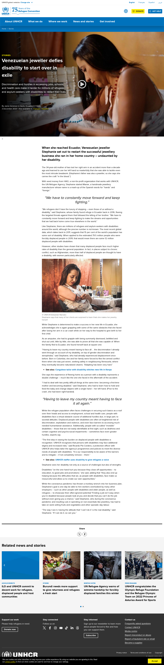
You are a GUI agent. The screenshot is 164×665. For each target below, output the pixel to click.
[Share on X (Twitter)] (79, 534)
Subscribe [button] (91, 635)
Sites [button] (126, 11)
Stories (11, 28)
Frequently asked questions (138, 623)
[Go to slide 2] (84, 607)
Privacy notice (121, 652)
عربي (160, 2)
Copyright (158, 652)
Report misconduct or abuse (138, 635)
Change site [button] (25, 2)
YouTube (61, 627)
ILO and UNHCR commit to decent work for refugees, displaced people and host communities (18, 591)
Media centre (131, 631)
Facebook (50, 627)
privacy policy (10, 662)
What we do (35, 21)
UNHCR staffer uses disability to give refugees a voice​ (82, 459)
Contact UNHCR (132, 627)
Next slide (159, 565)
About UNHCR (13, 21)
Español (152, 2)
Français (142, 2)
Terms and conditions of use (140, 652)
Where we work (58, 21)
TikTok (66, 627)
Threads (77, 627)
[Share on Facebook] (85, 534)
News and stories (83, 21)
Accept (155, 661)
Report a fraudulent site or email (140, 639)
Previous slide (4, 565)
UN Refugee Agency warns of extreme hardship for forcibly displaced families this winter (101, 589)
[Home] (18, 11)
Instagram (55, 627)
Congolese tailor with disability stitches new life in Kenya (83, 369)
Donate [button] (139, 11)
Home (4, 28)
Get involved (107, 21)
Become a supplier (133, 642)
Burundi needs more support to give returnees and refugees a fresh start (61, 589)
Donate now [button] (10, 629)
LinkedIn (72, 627)
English (132, 2)
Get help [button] (156, 11)
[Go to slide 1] (81, 607)
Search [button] (118, 11)
